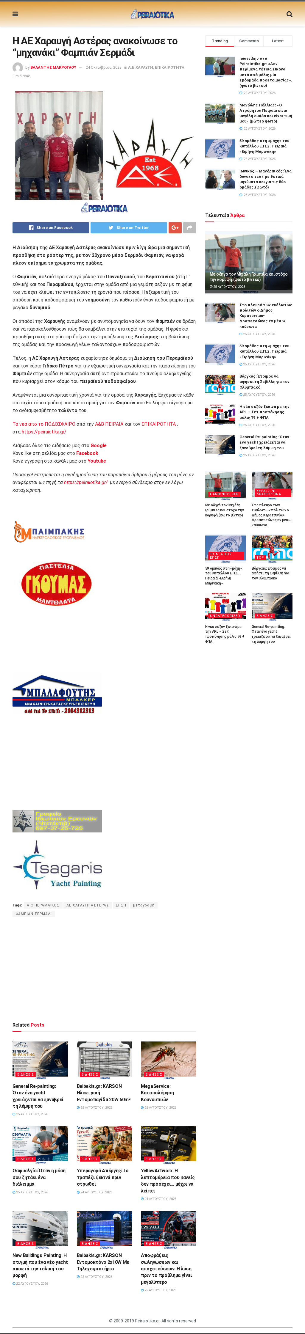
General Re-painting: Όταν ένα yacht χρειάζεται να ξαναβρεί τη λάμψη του (264, 442)
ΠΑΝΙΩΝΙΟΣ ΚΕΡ (224, 494)
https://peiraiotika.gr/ (44, 432)
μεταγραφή (144, 905)
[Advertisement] (104, 969)
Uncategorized (225, 616)
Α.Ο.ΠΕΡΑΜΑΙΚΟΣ (43, 905)
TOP (260, 558)
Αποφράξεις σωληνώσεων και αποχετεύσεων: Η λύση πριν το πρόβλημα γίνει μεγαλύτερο (166, 1269)
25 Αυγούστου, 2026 (31, 1114)
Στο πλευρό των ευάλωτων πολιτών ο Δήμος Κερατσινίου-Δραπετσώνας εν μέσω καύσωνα (271, 515)
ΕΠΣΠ (121, 905)
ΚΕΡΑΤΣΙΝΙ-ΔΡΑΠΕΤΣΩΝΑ (268, 492)
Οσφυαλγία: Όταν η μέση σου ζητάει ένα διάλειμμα (39, 1177)
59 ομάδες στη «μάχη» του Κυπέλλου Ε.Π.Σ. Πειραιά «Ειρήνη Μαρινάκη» (264, 146)
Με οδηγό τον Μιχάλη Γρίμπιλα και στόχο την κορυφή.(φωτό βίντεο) (224, 510)
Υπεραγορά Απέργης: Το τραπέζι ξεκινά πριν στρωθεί (103, 1177)
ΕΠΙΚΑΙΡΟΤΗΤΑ (169, 67)
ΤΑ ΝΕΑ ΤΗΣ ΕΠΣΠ (221, 556)
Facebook (87, 453)
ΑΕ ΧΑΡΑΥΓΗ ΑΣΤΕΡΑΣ (87, 905)
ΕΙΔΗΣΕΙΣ (25, 1075)
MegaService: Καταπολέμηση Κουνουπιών (157, 1092)
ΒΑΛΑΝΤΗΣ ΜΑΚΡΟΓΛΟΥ (53, 67)
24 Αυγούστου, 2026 (96, 1192)
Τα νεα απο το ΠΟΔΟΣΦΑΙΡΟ (44, 424)
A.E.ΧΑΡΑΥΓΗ (140, 67)
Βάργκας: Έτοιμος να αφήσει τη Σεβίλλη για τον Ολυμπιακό (264, 381)
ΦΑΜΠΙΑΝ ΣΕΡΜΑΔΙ (33, 914)
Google (99, 445)
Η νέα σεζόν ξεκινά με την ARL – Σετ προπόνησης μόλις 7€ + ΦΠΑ (264, 411)
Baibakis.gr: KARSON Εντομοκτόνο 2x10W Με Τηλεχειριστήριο (103, 1262)
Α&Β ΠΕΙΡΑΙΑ (109, 424)
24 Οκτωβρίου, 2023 (104, 67)
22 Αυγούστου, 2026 (31, 1284)
